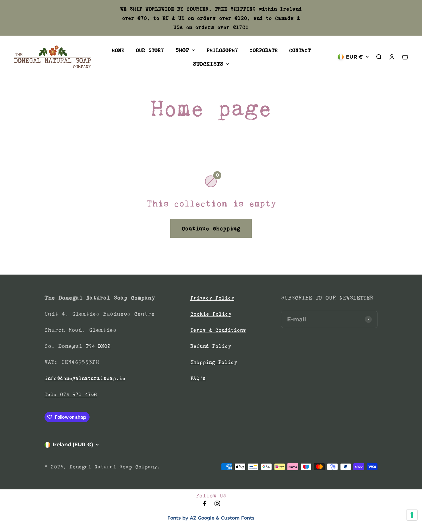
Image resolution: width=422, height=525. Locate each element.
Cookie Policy (210, 314)
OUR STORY (150, 50)
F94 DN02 (98, 346)
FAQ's (198, 378)
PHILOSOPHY (222, 50)
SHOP (182, 50)
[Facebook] (204, 505)
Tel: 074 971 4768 (70, 394)
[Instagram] (217, 505)
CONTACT (300, 50)
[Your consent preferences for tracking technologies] (411, 514)
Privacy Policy (212, 298)
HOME (118, 50)
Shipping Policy (213, 362)
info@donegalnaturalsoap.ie (84, 378)
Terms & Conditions (218, 330)
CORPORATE (263, 50)
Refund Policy (210, 346)
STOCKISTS (208, 64)
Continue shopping (211, 228)
